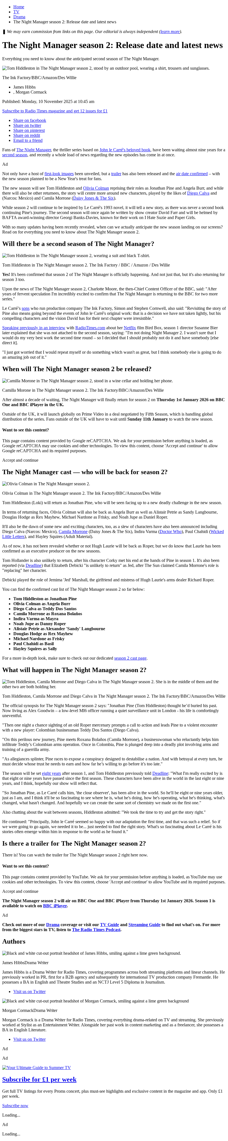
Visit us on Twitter (29, 991)
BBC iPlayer (55, 905)
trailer (116, 173)
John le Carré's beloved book (125, 149)
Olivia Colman (96, 188)
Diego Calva (198, 193)
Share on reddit (26, 135)
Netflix (130, 327)
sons (25, 308)
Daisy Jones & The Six (93, 198)
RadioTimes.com (90, 327)
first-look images (59, 173)
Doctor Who (171, 531)
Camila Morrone (73, 531)
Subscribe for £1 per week (39, 1079)
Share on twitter (27, 125)
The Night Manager (33, 149)
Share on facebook (29, 120)
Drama (19, 16)
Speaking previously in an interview (33, 327)
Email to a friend (28, 140)
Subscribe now (15, 1105)
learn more (170, 31)
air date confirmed (192, 173)
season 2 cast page (130, 658)
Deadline (33, 565)
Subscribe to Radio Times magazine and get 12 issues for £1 (55, 111)
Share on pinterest (29, 130)
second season (14, 154)
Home (18, 6)
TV (16, 11)
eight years (51, 773)
